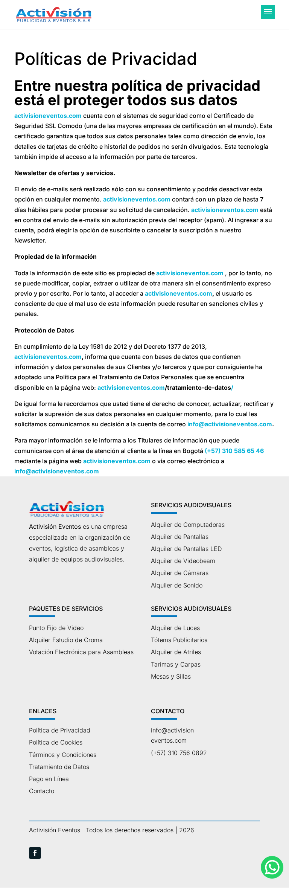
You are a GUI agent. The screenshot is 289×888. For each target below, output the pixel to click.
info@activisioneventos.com (229, 424)
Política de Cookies (55, 742)
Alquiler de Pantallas (179, 536)
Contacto (41, 791)
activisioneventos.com (48, 115)
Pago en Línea (49, 779)
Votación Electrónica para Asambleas (81, 652)
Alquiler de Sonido (176, 585)
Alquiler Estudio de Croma (66, 640)
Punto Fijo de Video (56, 628)
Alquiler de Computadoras (188, 524)
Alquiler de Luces (175, 628)
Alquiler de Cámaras (179, 573)
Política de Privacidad (59, 730)
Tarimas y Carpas (176, 664)
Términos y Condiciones (62, 754)
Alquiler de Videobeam (183, 561)
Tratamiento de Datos (59, 767)
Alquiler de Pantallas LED (186, 548)
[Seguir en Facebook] (35, 853)
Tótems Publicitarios (179, 640)
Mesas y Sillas (171, 676)
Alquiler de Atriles (176, 652)
